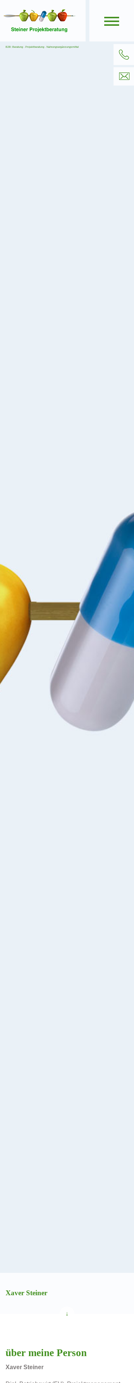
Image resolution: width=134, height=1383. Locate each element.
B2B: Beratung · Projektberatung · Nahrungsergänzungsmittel (42, 47)
